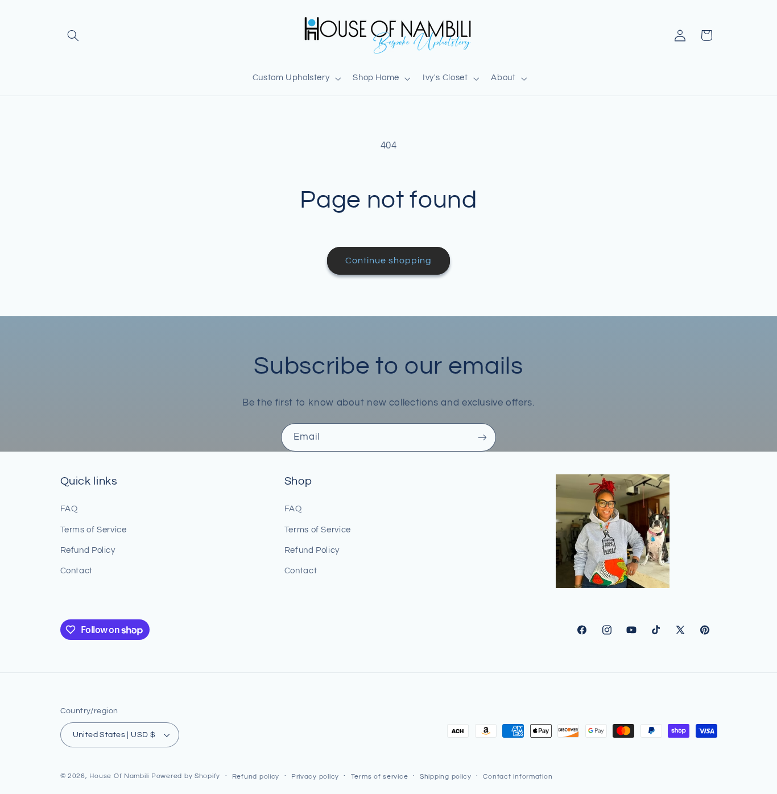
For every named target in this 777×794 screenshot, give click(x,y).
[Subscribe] (482, 437)
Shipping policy (446, 777)
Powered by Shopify (185, 776)
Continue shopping (388, 260)
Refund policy (256, 777)
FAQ (69, 508)
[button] (73, 35)
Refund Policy (87, 550)
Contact (76, 570)
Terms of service (379, 777)
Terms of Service (93, 530)
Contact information (517, 777)
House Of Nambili (119, 776)
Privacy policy (315, 777)
